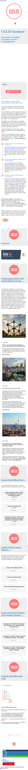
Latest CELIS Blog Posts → (13, 480)
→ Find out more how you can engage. (13, 205)
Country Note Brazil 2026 (14, 577)
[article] (14, 715)
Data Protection (6, 760)
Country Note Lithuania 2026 (14, 567)
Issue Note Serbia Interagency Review (14, 586)
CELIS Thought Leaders (14, 151)
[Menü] (15, 23)
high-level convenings (10, 148)
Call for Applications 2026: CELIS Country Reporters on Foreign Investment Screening (14, 494)
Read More (14, 499)
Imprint (4, 759)
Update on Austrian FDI (14, 506)
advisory (13, 167)
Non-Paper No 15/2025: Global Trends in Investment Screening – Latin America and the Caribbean (14, 648)
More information (6, 354)
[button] (13, 91)
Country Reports (14, 181)
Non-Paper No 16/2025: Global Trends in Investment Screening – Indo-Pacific (14, 636)
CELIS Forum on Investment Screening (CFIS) (14, 149)
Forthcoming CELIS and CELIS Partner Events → (12, 279)
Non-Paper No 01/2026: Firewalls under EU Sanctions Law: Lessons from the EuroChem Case (14, 625)
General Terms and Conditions (9, 761)
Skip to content (3, 0)
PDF (17, 723)
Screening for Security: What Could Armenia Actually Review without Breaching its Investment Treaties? (14, 518)
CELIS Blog (10, 178)
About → (5, 84)
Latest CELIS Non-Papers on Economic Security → (13, 613)
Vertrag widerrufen (8, 764)
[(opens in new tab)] (7, 702)
